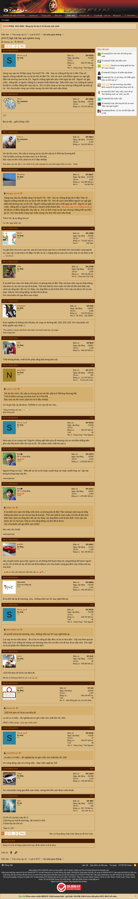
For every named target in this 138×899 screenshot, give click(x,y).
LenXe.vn (33, 15)
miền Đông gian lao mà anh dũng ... (79, 700)
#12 (91, 484)
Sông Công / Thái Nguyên (83, 68)
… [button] (13, 46)
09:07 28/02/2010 (10, 132)
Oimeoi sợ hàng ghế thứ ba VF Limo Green (118, 66)
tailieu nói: (11, 508)
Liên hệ (85, 865)
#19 (91, 769)
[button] (63, 15)
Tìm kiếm (5, 20)
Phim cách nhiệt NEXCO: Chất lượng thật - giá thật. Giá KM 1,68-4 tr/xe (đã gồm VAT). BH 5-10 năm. (71, 896)
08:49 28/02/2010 (10, 51)
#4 (92, 170)
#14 (91, 577)
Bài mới (58, 15)
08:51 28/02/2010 (10, 94)
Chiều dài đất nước (114, 61)
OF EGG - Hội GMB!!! (84, 316)
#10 (91, 418)
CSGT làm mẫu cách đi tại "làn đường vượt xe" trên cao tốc (117, 92)
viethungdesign (9, 478)
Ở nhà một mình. (86, 380)
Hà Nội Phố (88, 184)
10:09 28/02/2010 (10, 769)
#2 (92, 94)
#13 (91, 540)
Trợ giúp (113, 865)
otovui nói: (11, 708)
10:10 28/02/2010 (10, 796)
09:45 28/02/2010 (10, 540)
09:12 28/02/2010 (10, 228)
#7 (92, 301)
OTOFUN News (125, 865)
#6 (92, 262)
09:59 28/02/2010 (10, 683)
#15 (91, 605)
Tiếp (22, 46)
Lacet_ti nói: (12, 389)
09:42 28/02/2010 (10, 449)
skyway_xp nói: (13, 193)
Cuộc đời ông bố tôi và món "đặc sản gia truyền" (118, 104)
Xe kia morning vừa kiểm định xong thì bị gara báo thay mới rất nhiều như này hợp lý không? (118, 85)
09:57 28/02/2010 (10, 651)
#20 (91, 796)
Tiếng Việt (8, 865)
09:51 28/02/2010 (10, 605)
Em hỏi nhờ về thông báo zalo (117, 54)
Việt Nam (89, 243)
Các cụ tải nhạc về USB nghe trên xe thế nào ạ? (118, 78)
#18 (91, 728)
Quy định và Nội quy (98, 865)
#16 (91, 651)
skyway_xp (8, 42)
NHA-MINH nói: (13, 630)
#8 (92, 338)
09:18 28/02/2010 (10, 338)
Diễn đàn (71, 15)
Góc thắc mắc (112, 98)
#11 (91, 449)
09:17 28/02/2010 (10, 301)
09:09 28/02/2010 (10, 170)
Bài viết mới (103, 49)
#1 (92, 51)
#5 (92, 228)
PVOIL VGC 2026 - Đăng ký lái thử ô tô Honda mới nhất (34, 26)
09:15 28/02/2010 (10, 262)
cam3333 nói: (12, 753)
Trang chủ (46, 15)
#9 (92, 365)
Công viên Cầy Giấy (85, 276)
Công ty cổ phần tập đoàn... (118, 72)
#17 (91, 683)
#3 (92, 132)
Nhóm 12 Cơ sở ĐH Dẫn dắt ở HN (118, 111)
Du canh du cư (87, 811)
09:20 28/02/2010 (10, 365)
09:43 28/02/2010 (10, 484)
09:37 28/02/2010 (10, 418)
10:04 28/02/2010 (10, 728)
